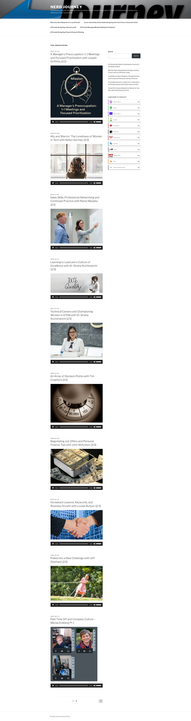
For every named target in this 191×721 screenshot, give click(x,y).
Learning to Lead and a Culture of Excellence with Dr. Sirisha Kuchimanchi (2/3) (73, 266)
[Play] (53, 122)
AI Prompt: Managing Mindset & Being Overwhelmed (97, 27)
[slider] (99, 121)
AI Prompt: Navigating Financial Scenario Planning (67, 32)
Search (110, 51)
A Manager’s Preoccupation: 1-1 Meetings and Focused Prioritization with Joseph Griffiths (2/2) (75, 58)
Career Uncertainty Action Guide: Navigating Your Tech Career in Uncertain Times (111, 22)
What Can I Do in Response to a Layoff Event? (65, 22)
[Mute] (95, 122)
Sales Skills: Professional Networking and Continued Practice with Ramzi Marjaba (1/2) (74, 201)
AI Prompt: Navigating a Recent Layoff (63, 27)
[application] (77, 122)
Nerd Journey (66, 7)
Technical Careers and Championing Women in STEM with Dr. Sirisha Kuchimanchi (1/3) (71, 315)
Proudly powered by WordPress (60, 716)
